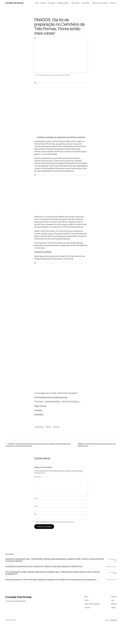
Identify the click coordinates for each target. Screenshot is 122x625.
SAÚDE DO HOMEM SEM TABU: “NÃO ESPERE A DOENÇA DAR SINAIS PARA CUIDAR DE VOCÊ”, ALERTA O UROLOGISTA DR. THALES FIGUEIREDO (54, 560)
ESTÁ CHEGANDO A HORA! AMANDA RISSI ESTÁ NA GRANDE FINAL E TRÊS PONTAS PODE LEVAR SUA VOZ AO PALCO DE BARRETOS (52, 573)
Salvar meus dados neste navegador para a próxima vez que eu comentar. (55, 522)
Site (35, 514)
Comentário (37, 476)
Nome (36, 498)
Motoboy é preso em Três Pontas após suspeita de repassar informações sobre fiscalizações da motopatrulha (50, 580)
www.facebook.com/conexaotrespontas (50, 397)
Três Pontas (67, 75)
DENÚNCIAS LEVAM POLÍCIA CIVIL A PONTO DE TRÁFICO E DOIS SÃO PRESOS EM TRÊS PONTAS (43, 567)
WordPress (114, 620)
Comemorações (54, 75)
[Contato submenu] (116, 2)
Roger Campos (44, 75)
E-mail (36, 506)
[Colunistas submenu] (90, 2)
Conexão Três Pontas (14, 3)
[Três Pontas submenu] (79, 2)
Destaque (61, 75)
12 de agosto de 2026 (111, 566)
